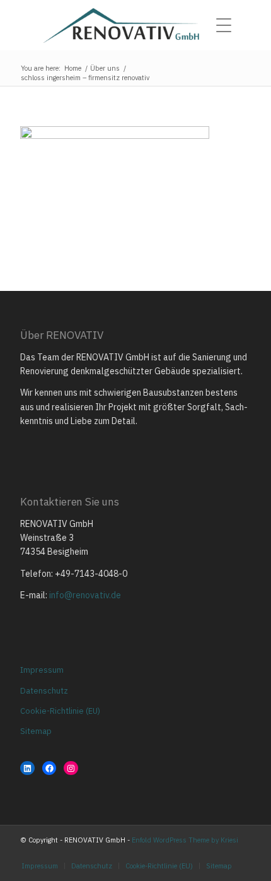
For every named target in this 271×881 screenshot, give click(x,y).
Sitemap (36, 731)
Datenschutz (44, 690)
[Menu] (227, 25)
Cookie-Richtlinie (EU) (60, 711)
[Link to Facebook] (222, 852)
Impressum (42, 670)
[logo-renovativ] (135, 25)
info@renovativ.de (85, 595)
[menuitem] (227, 25)
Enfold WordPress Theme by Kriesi (185, 840)
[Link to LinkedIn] (241, 852)
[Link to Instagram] (203, 852)
